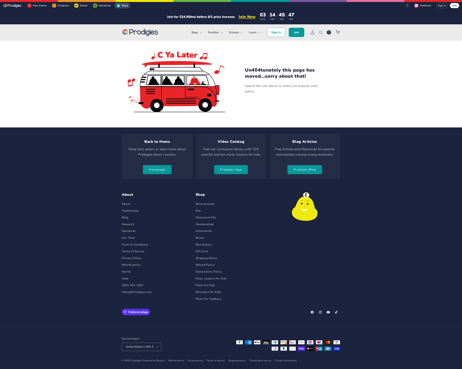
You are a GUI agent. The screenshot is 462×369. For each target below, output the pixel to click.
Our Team (128, 238)
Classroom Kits (206, 217)
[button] (196, 32)
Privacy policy (195, 360)
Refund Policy (205, 265)
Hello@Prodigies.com (137, 292)
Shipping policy (237, 360)
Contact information (286, 360)
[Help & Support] (329, 32)
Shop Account (205, 204)
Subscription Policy (209, 271)
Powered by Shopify (154, 360)
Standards (129, 231)
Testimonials (130, 211)
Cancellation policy (260, 360)
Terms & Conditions (135, 244)
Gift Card (202, 251)
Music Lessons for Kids (211, 278)
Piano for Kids (205, 285)
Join (454, 5)
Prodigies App (231, 169)
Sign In (442, 5)
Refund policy (131, 265)
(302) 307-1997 (132, 285)
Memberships (205, 224)
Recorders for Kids (208, 292)
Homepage (157, 169)
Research (128, 224)
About (126, 204)
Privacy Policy (131, 258)
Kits (198, 211)
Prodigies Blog (304, 169)
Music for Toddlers (208, 299)
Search (126, 271)
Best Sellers (204, 244)
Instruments (204, 231)
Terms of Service (133, 251)
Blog (125, 217)
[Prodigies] (12, 5)
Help (125, 278)
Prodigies (136, 360)
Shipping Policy (206, 258)
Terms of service (216, 360)
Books (200, 238)
